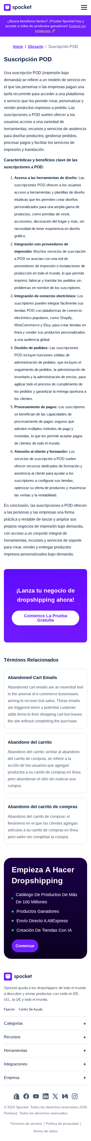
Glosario (35, 47)
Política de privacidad (62, 1123)
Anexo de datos (45, 1131)
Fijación (9, 1009)
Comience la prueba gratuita (45, 618)
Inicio (18, 47)
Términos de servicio (26, 1123)
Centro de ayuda (30, 1009)
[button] (84, 7)
